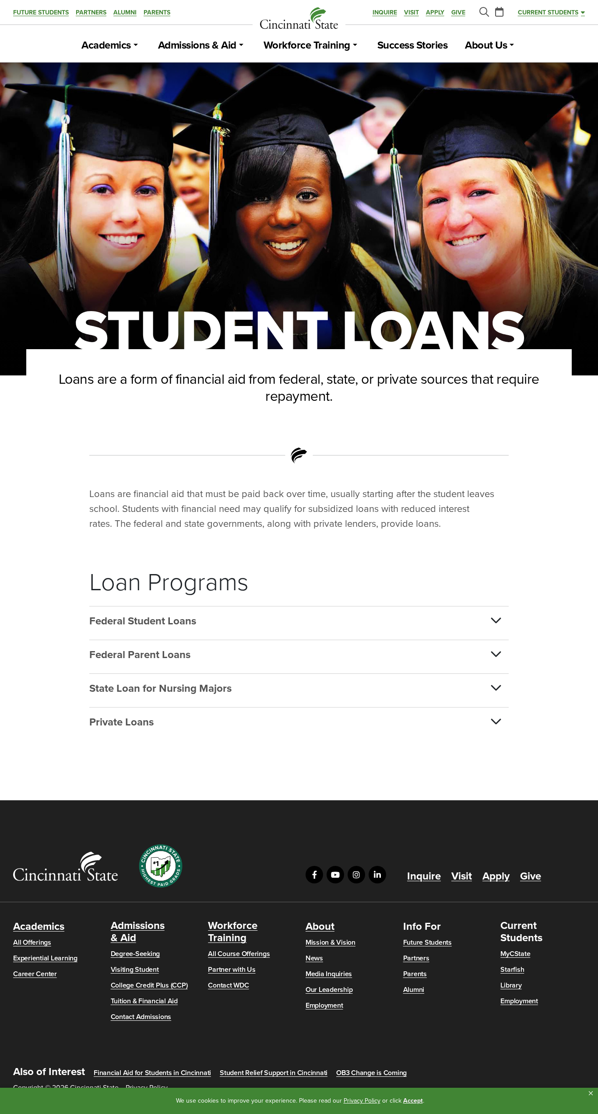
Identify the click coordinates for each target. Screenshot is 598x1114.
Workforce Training (307, 45)
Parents (157, 12)
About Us (486, 45)
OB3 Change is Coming (371, 1072)
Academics (106, 45)
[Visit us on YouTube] (335, 874)
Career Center (35, 974)
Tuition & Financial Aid (144, 1001)
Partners (91, 12)
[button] (591, 1093)
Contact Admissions (141, 1016)
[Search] (484, 12)
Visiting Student (135, 969)
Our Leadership (329, 989)
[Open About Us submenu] (512, 45)
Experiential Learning (45, 958)
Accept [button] (413, 1100)
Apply (435, 12)
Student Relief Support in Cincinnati (273, 1072)
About (320, 927)
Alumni (125, 12)
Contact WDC (228, 985)
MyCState (515, 953)
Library (510, 985)
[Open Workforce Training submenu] (355, 45)
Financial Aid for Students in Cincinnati (152, 1072)
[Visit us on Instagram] (356, 874)
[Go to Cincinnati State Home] (65, 866)
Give (458, 12)
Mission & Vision (330, 942)
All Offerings (32, 942)
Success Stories (412, 45)
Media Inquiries (329, 974)
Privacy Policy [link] (362, 1100)
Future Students (41, 12)
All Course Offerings (239, 953)
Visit (411, 12)
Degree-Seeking (135, 953)
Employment (324, 1005)
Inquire (385, 12)
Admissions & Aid (197, 45)
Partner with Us (231, 969)
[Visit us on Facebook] (314, 874)
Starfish (512, 969)
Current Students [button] (548, 12)
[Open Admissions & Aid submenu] (241, 45)
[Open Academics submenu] (136, 45)
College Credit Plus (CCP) (149, 985)
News (314, 958)
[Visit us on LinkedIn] (377, 874)
